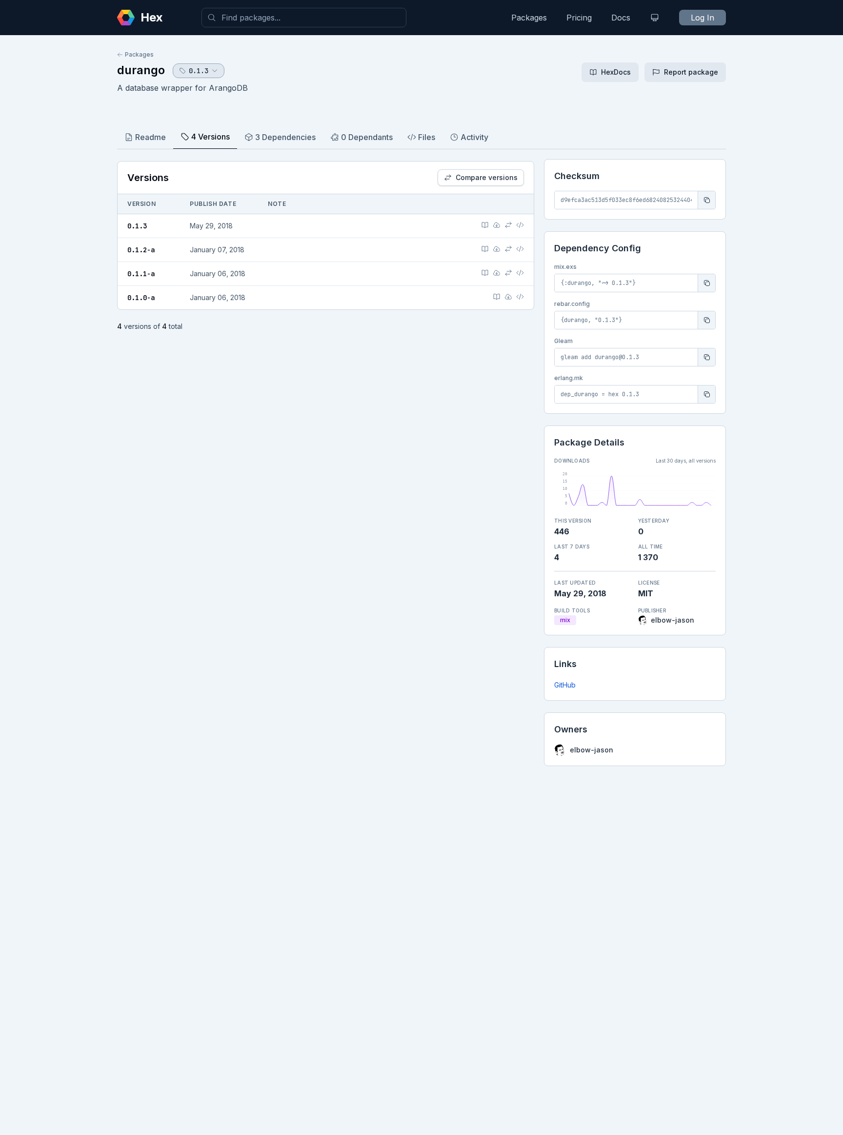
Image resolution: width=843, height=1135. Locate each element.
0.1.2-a (141, 249)
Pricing (579, 17)
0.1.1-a (141, 273)
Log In (702, 17)
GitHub (565, 685)
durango (141, 70)
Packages (529, 17)
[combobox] (303, 17)
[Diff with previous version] (508, 225)
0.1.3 (137, 226)
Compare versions (487, 177)
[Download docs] (497, 225)
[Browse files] (520, 225)
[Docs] (485, 225)
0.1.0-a (141, 297)
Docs (620, 17)
